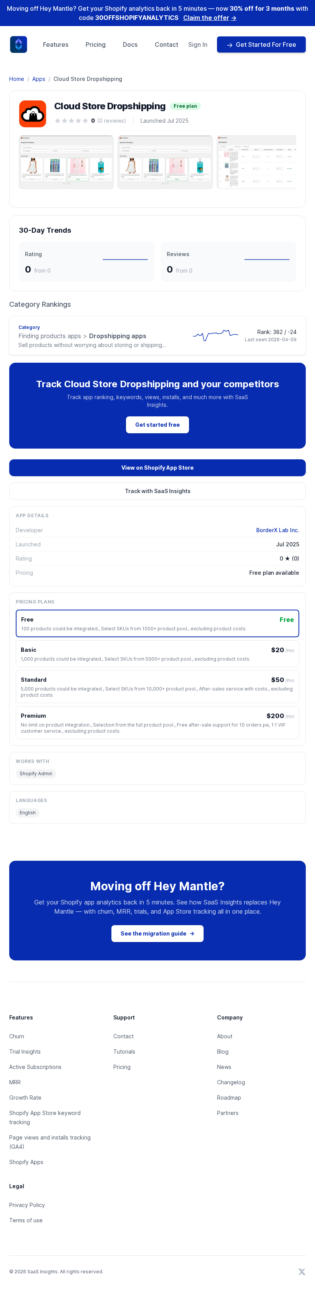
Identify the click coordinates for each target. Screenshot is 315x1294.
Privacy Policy (27, 1205)
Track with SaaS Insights (158, 491)
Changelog (231, 1082)
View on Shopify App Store (157, 467)
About (224, 1036)
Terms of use (26, 1220)
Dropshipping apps (82, 336)
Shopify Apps (26, 1162)
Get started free (157, 424)
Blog (223, 1051)
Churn (16, 1036)
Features (55, 44)
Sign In (197, 44)
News (224, 1067)
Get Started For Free (266, 44)
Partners (228, 1113)
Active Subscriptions (35, 1067)
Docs (130, 44)
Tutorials (124, 1051)
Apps (38, 79)
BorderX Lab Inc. (277, 530)
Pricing (96, 44)
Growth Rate (25, 1097)
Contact (166, 44)
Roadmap (229, 1097)
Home (16, 79)
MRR (15, 1082)
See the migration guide (157, 933)
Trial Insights (25, 1051)
